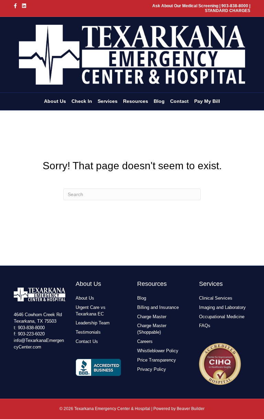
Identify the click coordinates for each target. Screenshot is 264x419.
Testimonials (88, 332)
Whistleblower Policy (157, 350)
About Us (55, 101)
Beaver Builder (191, 408)
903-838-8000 (31, 327)
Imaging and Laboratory (222, 307)
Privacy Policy (151, 369)
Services (108, 101)
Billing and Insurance (158, 307)
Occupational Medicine (221, 316)
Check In (82, 101)
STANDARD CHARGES (227, 10)
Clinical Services (215, 298)
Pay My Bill (207, 101)
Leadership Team (93, 322)
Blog (159, 101)
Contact (179, 101)
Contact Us (87, 341)
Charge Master (151, 316)
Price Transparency (156, 360)
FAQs (204, 325)
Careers (145, 341)
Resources (135, 101)
